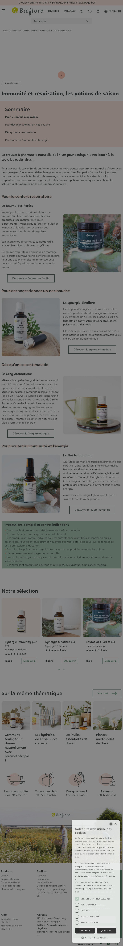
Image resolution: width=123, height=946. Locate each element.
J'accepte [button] (85, 930)
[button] (96, 938)
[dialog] (96, 881)
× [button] (115, 824)
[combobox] (111, 824)
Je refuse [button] (107, 930)
